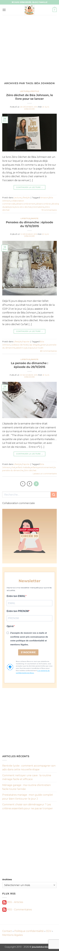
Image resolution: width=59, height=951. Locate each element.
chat (13, 467)
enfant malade (23, 467)
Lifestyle (34, 91)
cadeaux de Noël (19, 345)
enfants (34, 467)
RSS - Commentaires (19, 909)
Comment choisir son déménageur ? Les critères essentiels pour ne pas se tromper (27, 806)
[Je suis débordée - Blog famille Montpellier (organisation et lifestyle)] (29, 10)
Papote (34, 218)
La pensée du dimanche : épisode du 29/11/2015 (29, 365)
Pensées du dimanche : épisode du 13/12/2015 (29, 224)
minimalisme (38, 207)
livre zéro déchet (23, 207)
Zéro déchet (30, 470)
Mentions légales (12, 935)
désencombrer (43, 204)
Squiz (30, 348)
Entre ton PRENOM (18, 611)
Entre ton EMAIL (16, 596)
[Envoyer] (54, 495)
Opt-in (10, 626)
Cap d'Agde (34, 345)
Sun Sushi (38, 348)
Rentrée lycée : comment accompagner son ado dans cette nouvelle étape (29, 767)
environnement (46, 467)
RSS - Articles (15, 902)
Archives (7, 879)
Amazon (44, 197)
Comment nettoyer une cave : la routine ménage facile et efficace (26, 777)
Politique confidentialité (29, 931)
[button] (4, 9)
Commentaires (48, 351)
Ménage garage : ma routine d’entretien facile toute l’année (26, 787)
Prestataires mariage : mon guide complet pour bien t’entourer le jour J (27, 796)
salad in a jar (22, 348)
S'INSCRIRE (28, 652)
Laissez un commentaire (45, 473)
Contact (7, 931)
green (43, 345)
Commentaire (49, 210)
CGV (48, 931)
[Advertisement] (29, 46)
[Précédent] (22, 483)
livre (12, 207)
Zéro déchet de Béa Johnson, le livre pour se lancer (29, 97)
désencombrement (26, 204)
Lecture (24, 91)
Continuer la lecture (29, 187)
